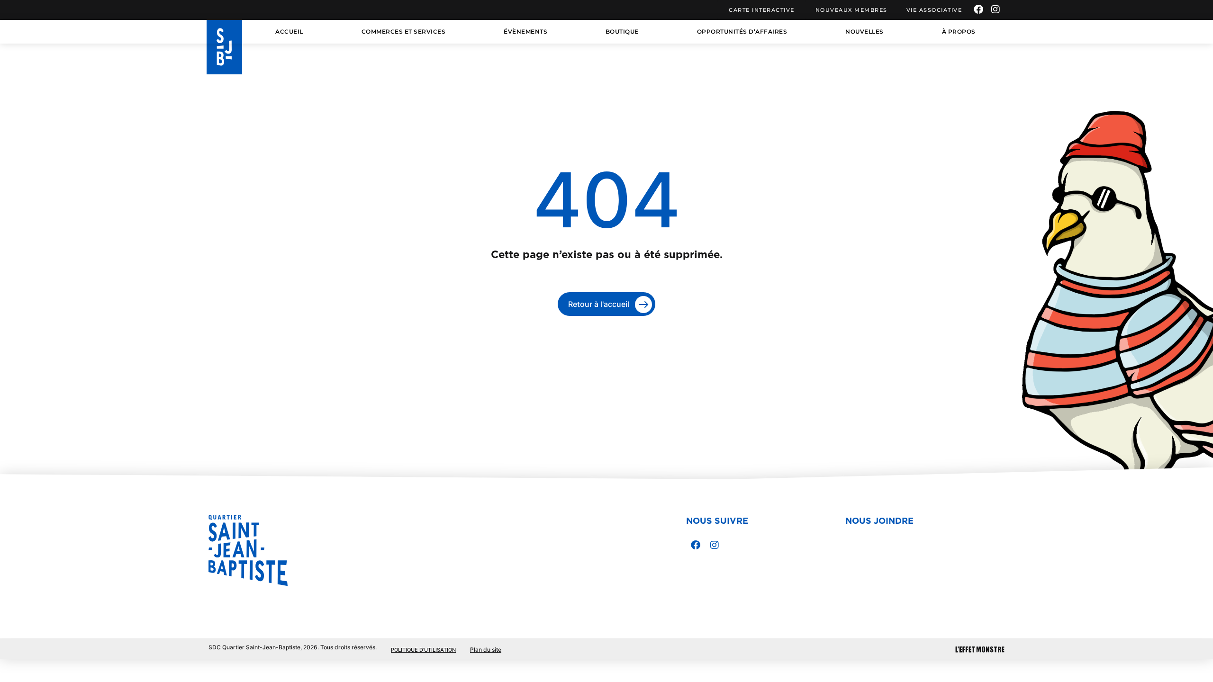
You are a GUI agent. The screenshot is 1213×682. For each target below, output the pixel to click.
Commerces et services (404, 31)
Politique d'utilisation (423, 649)
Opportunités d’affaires (742, 31)
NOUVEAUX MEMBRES (851, 10)
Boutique (622, 31)
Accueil (289, 31)
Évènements (525, 31)
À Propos (959, 31)
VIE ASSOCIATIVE (934, 10)
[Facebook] (978, 9)
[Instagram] (995, 9)
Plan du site (485, 649)
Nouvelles (864, 31)
